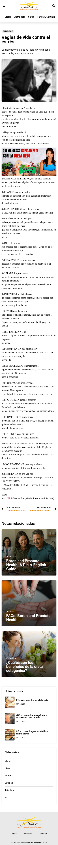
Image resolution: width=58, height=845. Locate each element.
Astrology (9, 790)
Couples (9, 783)
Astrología (19, 16)
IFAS (9, 498)
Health (8, 775)
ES (6, 797)
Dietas (8, 16)
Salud (31, 16)
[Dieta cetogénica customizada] (29, 175)
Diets (7, 768)
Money (8, 761)
